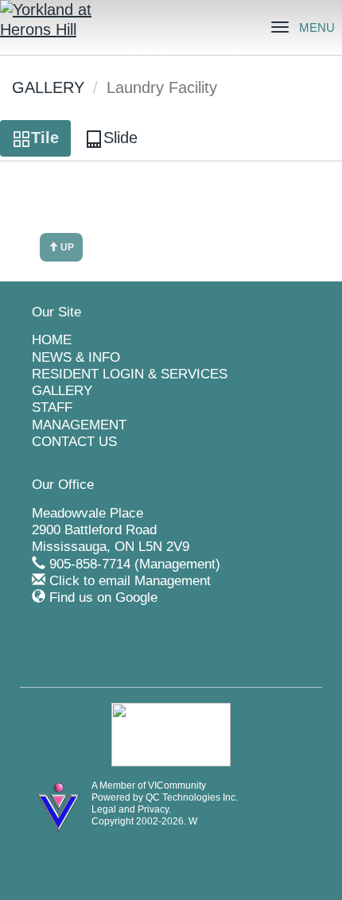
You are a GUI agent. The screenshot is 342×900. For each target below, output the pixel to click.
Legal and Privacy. (131, 809)
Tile (45, 137)
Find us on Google (103, 597)
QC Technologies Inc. (192, 797)
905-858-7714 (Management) (134, 564)
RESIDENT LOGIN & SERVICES (129, 374)
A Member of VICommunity (148, 785)
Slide (120, 137)
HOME (52, 339)
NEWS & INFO (76, 357)
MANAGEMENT (79, 425)
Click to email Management (130, 580)
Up (66, 247)
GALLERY (48, 87)
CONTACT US (74, 441)
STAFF (52, 407)
